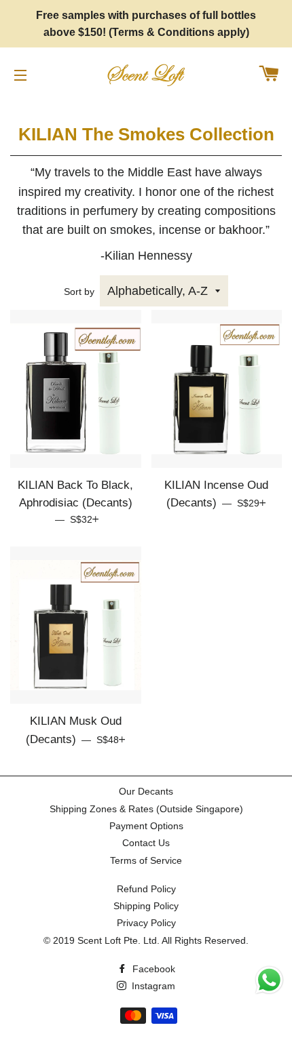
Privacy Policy (146, 922)
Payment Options (146, 825)
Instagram (152, 985)
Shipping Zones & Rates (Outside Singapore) (146, 808)
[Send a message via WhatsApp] (269, 980)
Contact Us (146, 842)
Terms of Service (146, 860)
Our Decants (146, 791)
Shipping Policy (146, 905)
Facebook (152, 968)
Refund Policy (146, 888)
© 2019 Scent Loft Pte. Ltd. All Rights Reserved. (146, 940)
